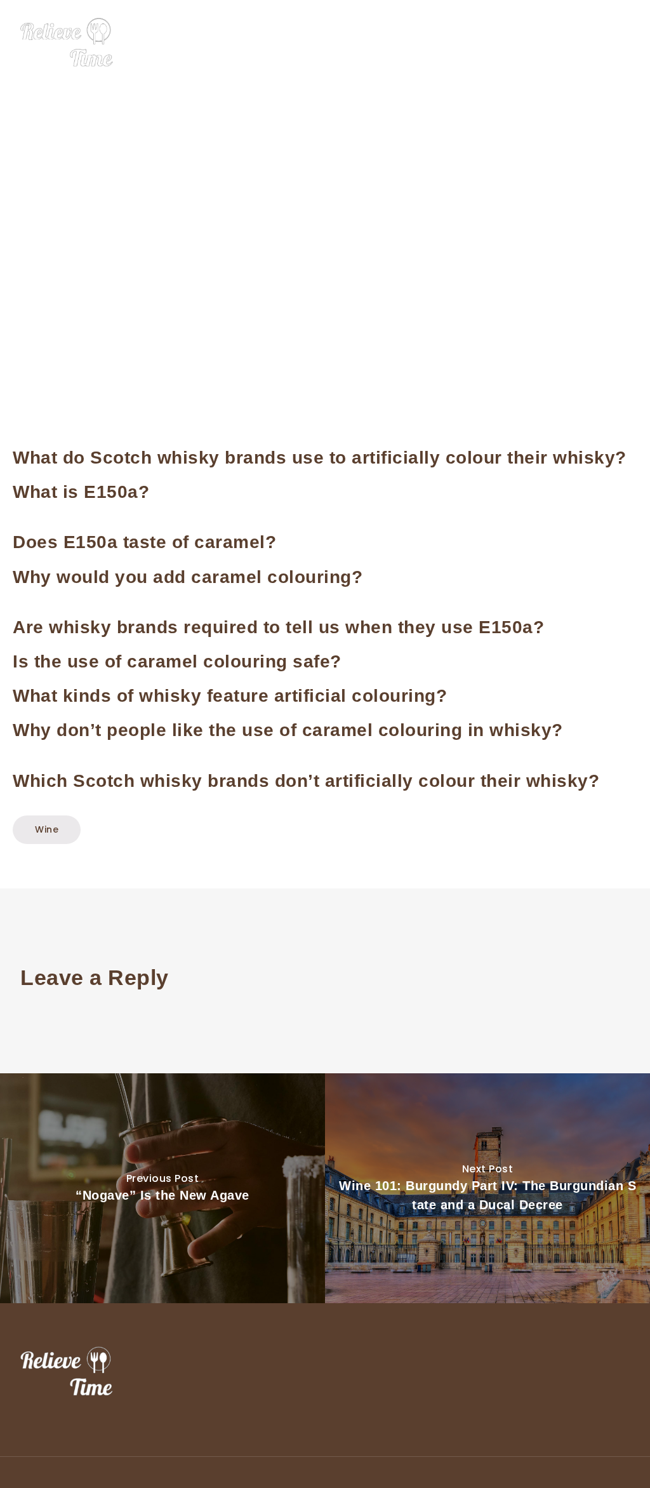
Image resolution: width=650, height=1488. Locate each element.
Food (435, 43)
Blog (627, 43)
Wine (532, 43)
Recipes (580, 43)
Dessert (484, 43)
